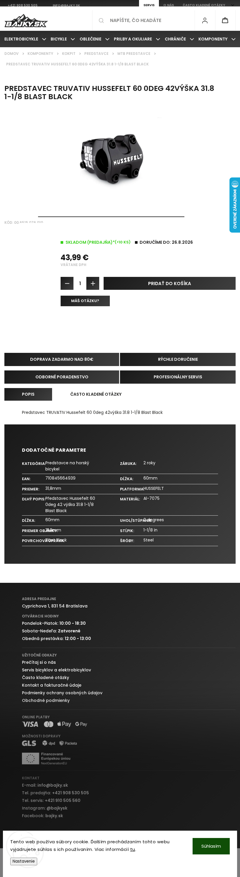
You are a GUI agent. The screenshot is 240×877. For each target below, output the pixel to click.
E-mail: (45, 785)
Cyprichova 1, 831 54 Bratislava (55, 606)
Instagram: (44, 808)
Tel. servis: (51, 800)
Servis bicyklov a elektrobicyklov (56, 670)
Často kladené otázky (45, 677)
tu (132, 849)
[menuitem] (25, 39)
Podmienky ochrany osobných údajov (62, 693)
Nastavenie (24, 861)
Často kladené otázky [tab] (95, 394)
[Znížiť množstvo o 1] (67, 283)
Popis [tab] (28, 394)
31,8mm (53, 488)
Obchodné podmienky (46, 700)
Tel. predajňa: (55, 793)
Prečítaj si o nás (39, 662)
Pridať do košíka (169, 283)
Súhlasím (211, 846)
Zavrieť (224, 322)
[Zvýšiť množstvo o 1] (92, 283)
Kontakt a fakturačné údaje (51, 685)
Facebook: (42, 816)
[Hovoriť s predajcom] (85, 301)
